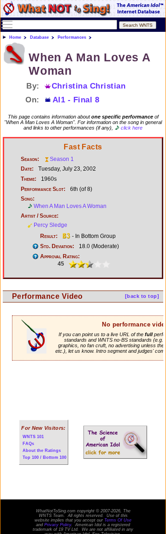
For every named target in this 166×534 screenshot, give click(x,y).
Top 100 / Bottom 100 (44, 457)
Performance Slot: (43, 189)
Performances (72, 37)
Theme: (28, 179)
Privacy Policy (57, 524)
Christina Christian (89, 85)
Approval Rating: (60, 256)
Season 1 (62, 159)
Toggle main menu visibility (6, 24)
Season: (30, 159)
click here (131, 128)
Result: (49, 236)
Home (15, 37)
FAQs (28, 443)
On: (32, 99)
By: (33, 85)
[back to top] (142, 296)
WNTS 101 (33, 436)
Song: (28, 199)
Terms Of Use (117, 520)
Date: (27, 169)
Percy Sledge (50, 225)
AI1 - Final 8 (76, 99)
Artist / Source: (40, 216)
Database (39, 37)
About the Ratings (42, 450)
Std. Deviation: (57, 246)
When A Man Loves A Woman (70, 206)
